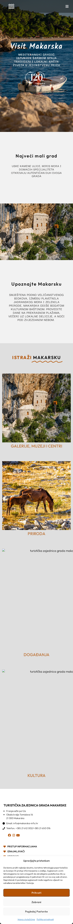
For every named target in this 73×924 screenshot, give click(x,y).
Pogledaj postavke (36, 911)
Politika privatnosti (45, 919)
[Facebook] (10, 836)
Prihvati (37, 892)
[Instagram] (14, 836)
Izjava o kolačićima (26, 919)
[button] (67, 6)
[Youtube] (18, 836)
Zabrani (36, 902)
